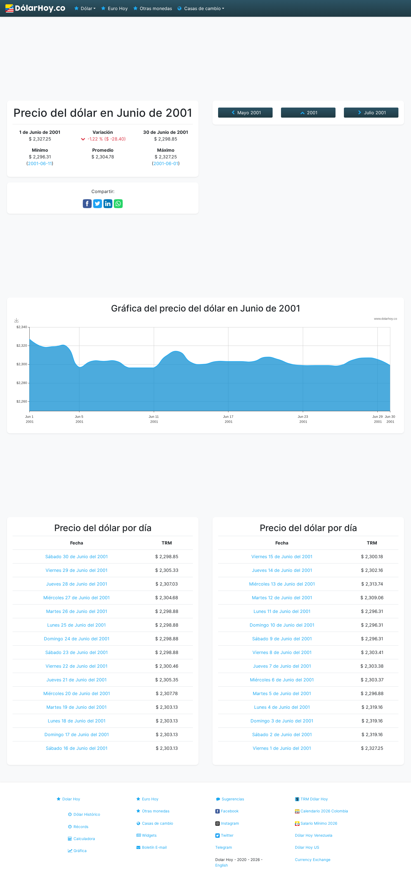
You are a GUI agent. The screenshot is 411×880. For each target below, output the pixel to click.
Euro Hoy (117, 8)
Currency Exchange (312, 859)
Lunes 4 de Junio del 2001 (282, 707)
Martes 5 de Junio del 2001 (282, 693)
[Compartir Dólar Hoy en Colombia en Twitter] (97, 203)
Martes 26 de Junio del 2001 (76, 611)
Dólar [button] (85, 8)
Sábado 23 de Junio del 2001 (76, 652)
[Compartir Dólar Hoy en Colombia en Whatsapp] (118, 203)
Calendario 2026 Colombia (323, 811)
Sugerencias (232, 799)
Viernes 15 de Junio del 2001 (281, 556)
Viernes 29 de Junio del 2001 (76, 570)
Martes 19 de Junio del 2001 (76, 707)
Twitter (226, 835)
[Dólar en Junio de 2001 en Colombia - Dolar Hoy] (35, 8)
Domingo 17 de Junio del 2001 (76, 734)
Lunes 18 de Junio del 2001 (76, 721)
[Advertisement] (205, 59)
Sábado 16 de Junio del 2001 (76, 748)
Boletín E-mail (154, 847)
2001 (311, 112)
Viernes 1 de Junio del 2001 (282, 748)
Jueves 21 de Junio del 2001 (76, 679)
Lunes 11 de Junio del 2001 (282, 611)
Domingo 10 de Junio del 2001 (282, 625)
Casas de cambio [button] (202, 8)
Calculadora (83, 838)
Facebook (229, 811)
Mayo (248, 112)
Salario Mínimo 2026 (318, 823)
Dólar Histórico (86, 814)
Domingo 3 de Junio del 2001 (282, 721)
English (221, 865)
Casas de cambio (157, 823)
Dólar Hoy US (307, 847)
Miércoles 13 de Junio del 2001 (282, 584)
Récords (80, 826)
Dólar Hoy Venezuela (313, 835)
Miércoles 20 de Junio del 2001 (76, 693)
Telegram (223, 847)
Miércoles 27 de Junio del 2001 (76, 597)
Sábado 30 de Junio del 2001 (76, 556)
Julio (374, 112)
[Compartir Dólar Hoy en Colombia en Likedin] (107, 203)
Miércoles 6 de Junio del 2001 (282, 679)
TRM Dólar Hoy (313, 799)
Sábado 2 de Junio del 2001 (282, 734)
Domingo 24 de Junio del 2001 (76, 638)
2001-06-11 (40, 163)
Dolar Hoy (70, 799)
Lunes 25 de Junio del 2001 (76, 625)
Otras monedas (155, 8)
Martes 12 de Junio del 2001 (282, 597)
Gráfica (79, 850)
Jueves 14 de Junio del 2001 (282, 570)
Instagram (229, 823)
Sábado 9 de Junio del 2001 (282, 638)
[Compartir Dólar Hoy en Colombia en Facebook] (87, 203)
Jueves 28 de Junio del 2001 (76, 584)
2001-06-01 (165, 163)
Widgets (149, 835)
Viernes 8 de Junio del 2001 (281, 652)
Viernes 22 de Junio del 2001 (76, 666)
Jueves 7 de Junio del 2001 (282, 666)
